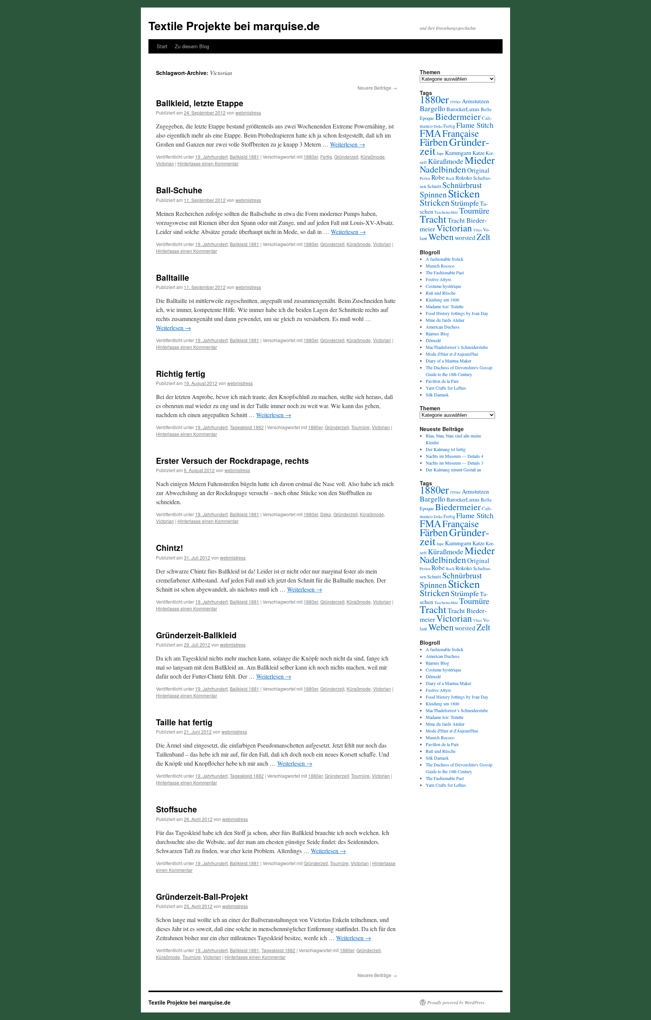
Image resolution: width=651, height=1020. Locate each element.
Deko (325, 514)
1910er (455, 101)
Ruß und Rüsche (440, 293)
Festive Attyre (438, 279)
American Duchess (443, 327)
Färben (434, 142)
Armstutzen (475, 101)
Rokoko (463, 177)
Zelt (483, 236)
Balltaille (172, 277)
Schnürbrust (462, 184)
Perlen (425, 178)
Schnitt (434, 186)
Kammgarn (458, 152)
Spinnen (433, 194)
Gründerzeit (346, 156)
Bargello (432, 108)
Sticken (464, 193)
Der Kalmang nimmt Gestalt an (453, 469)
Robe (438, 177)
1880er (311, 156)
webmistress (248, 112)
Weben (441, 237)
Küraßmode (373, 156)
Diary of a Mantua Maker (448, 361)
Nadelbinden (443, 169)
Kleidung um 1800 (442, 300)
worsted (465, 237)
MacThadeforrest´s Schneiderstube (457, 347)
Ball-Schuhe (179, 190)
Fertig (326, 156)
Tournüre (360, 427)
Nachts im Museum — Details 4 (454, 456)
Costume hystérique (443, 286)
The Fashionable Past (445, 272)
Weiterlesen (347, 144)
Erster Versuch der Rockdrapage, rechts (232, 460)
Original (478, 170)
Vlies (477, 229)
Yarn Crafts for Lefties (446, 388)
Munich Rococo (440, 266)
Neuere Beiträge (377, 87)
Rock (450, 178)
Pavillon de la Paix (442, 381)
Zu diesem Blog (192, 46)
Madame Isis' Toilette (444, 306)
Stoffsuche (176, 809)
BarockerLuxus (463, 109)
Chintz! (169, 547)
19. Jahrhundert (211, 156)
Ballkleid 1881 (244, 156)
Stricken (434, 202)
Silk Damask (437, 394)
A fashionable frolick (444, 259)
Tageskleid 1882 (247, 427)
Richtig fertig (180, 373)
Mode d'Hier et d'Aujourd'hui (452, 354)
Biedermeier (458, 116)
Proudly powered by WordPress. (456, 1002)
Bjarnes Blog (437, 333)
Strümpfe (465, 203)
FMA (430, 132)
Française (460, 133)
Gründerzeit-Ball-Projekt (202, 896)
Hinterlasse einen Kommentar (207, 163)
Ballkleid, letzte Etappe (199, 103)
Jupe (440, 153)
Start (162, 46)
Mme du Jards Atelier (445, 320)
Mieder (480, 160)
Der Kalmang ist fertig (446, 449)
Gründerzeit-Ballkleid (196, 635)
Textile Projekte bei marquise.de (234, 25)
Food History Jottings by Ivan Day (457, 313)
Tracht (433, 219)
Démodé (433, 340)
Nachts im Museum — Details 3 (454, 463)
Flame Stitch (475, 125)
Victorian (165, 163)
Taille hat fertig (184, 722)
